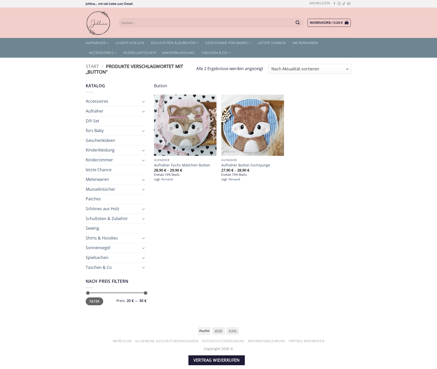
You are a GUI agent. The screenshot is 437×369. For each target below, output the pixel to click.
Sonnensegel (98, 247)
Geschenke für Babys (226, 43)
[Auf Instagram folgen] (339, 4)
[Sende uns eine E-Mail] (348, 4)
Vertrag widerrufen (306, 341)
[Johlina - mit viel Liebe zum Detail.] (98, 22)
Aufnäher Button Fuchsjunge (245, 165)
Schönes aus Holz (102, 208)
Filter (94, 301)
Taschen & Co (214, 53)
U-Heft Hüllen (130, 43)
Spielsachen (97, 257)
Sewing (92, 228)
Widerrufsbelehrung (266, 341)
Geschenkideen (100, 140)
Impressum (122, 341)
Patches (93, 199)
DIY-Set (92, 121)
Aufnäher (95, 43)
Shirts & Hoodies (102, 238)
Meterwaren (305, 43)
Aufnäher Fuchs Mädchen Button (182, 165)
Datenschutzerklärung (223, 341)
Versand (167, 179)
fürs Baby (95, 130)
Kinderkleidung (178, 53)
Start (92, 66)
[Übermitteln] (298, 22)
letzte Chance (272, 43)
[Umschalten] (143, 101)
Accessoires (101, 53)
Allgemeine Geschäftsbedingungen (167, 341)
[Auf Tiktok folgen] (343, 4)
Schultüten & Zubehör (173, 43)
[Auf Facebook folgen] (334, 4)
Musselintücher (139, 53)
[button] (319, 3)
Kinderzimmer (99, 160)
